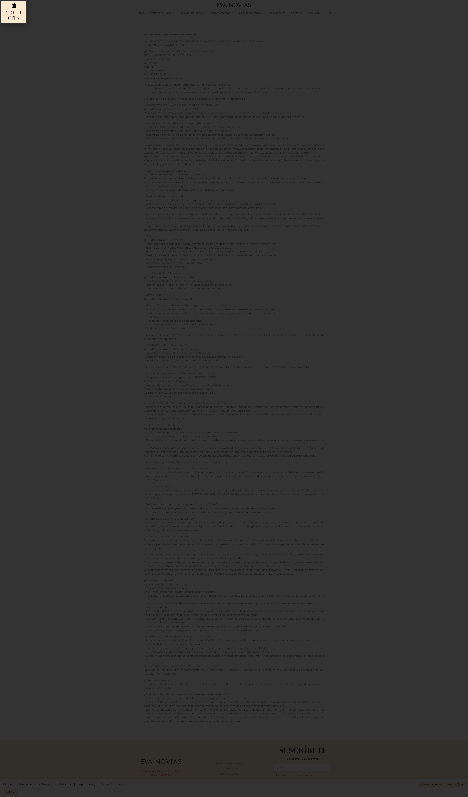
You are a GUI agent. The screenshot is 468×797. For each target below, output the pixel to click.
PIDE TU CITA (13, 15)
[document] (234, 398)
